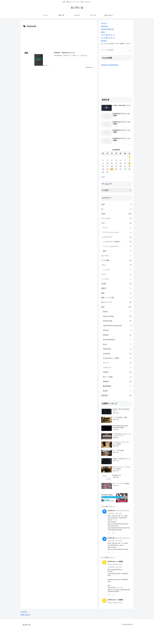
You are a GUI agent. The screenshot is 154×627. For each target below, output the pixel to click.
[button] (129, 50)
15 (129, 163)
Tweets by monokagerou (109, 65)
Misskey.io (104, 26)
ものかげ (104, 23)
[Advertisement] (59, 38)
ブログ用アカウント (108, 35)
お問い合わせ (25, 615)
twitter (103, 32)
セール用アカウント (108, 38)
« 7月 (103, 177)
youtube (103, 41)
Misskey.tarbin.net (107, 29)
